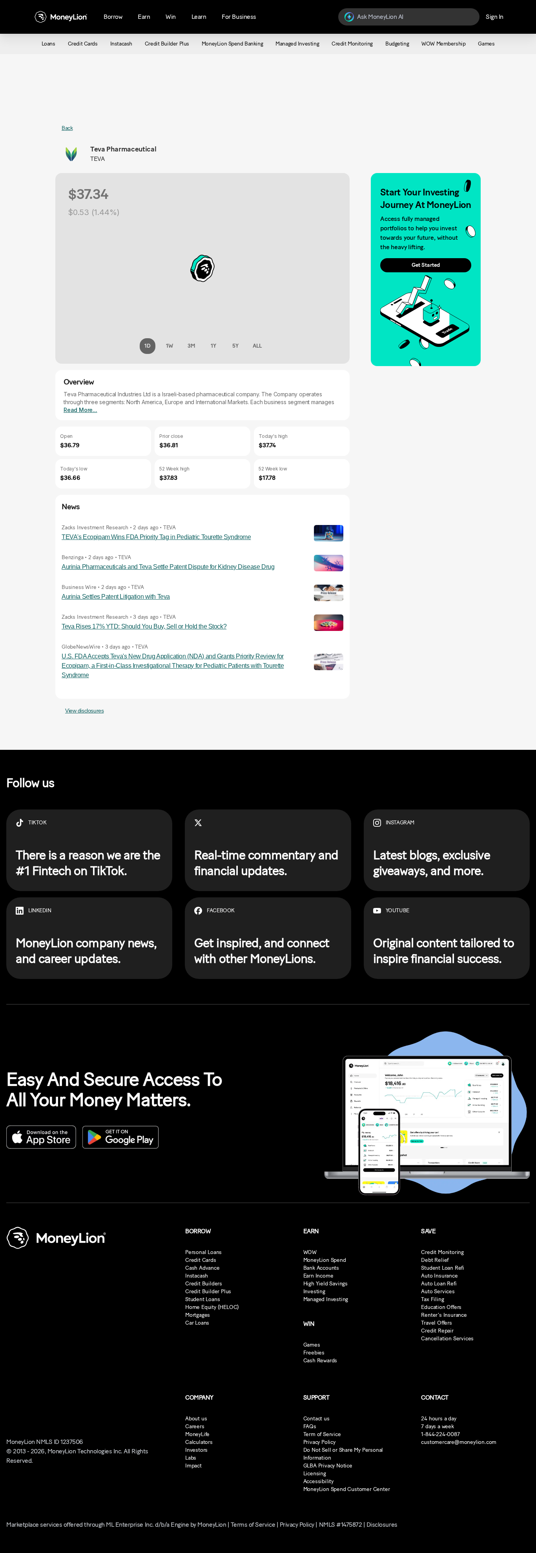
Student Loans (202, 1299)
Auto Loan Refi (438, 1283)
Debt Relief (434, 1260)
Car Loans (197, 1323)
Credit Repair (437, 1330)
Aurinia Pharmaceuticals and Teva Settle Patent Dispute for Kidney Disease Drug (168, 566)
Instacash (196, 1275)
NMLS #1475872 (340, 1524)
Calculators (199, 1442)
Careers (194, 1426)
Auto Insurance (439, 1275)
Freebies (314, 1352)
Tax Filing (432, 1299)
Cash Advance (202, 1268)
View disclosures (84, 710)
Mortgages (197, 1315)
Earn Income (318, 1275)
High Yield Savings (325, 1283)
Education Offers (441, 1307)
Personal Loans (203, 1252)
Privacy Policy (319, 1442)
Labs (190, 1458)
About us (196, 1418)
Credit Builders (203, 1283)
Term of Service (322, 1434)
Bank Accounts (321, 1268)
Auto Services (437, 1291)
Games (311, 1345)
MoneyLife (197, 1434)
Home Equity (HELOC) (212, 1307)
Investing (314, 1291)
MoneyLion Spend (324, 1260)
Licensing (314, 1473)
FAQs (309, 1426)
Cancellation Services (447, 1338)
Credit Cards (200, 1260)
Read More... (80, 409)
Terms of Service (253, 1524)
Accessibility (318, 1481)
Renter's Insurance (444, 1315)
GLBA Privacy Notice (327, 1465)
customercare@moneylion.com (458, 1442)
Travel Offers (436, 1323)
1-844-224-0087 (440, 1434)
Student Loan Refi (442, 1268)
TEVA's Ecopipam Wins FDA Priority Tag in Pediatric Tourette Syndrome (156, 537)
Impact (193, 1465)
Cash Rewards (320, 1360)
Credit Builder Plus (208, 1291)
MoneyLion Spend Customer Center (346, 1489)
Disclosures (381, 1524)
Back (67, 128)
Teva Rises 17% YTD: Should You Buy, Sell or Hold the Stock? (144, 626)
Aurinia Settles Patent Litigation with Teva (116, 596)
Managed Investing (325, 1299)
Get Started (426, 265)
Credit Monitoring (442, 1252)
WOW (310, 1252)
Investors (196, 1450)
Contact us (316, 1418)
